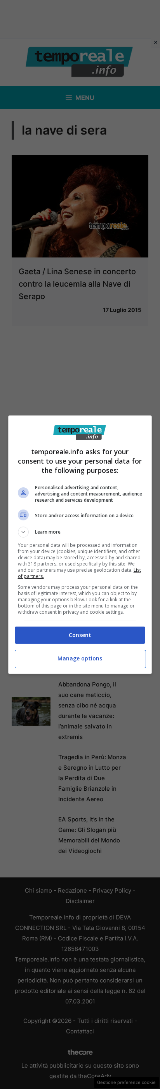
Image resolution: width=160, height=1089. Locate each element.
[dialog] (80, 544)
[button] (80, 532)
